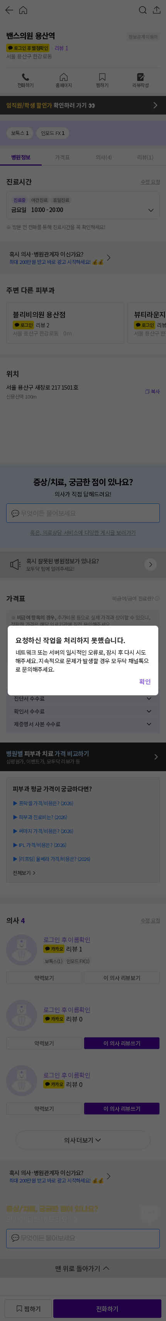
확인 (145, 681)
